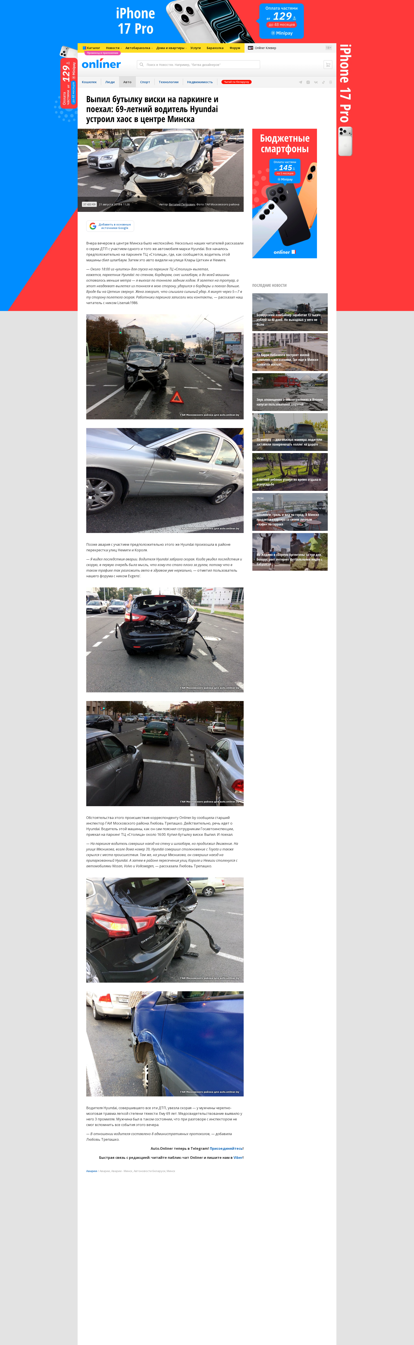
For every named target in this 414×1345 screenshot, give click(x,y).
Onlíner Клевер (265, 48)
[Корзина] (328, 64)
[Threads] (330, 81)
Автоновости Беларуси (149, 1171)
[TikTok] (323, 81)
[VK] (316, 81)
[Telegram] (300, 81)
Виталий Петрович (182, 204)
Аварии (91, 1171)
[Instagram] (308, 81)
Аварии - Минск (121, 1171)
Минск (171, 1171)
